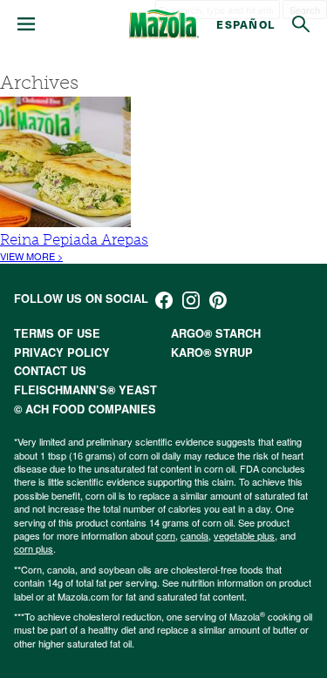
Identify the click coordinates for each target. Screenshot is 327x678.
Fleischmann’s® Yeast (85, 390)
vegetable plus (244, 535)
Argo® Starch (216, 333)
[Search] (301, 24)
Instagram (191, 300)
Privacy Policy (62, 352)
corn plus (33, 548)
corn (165, 535)
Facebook (164, 300)
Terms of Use (57, 333)
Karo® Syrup (212, 352)
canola (194, 535)
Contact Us (50, 371)
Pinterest (218, 300)
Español (245, 23)
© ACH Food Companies (85, 409)
